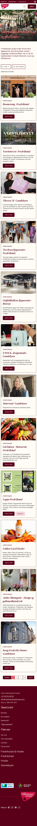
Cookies (4, 743)
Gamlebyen (7, 765)
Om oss (4, 735)
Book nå (20, 513)
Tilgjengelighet (12, 1)
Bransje (4, 713)
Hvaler (4, 760)
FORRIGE (6, 677)
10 (25, 677)
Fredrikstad (7, 756)
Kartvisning (20, 66)
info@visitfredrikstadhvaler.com (13, 699)
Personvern (5, 746)
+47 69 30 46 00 (7, 696)
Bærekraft (3, 1)
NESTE (31, 677)
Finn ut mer (8, 116)
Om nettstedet (6, 739)
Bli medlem (5, 717)
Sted (5, 66)
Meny (32, 6)
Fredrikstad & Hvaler (12, 751)
